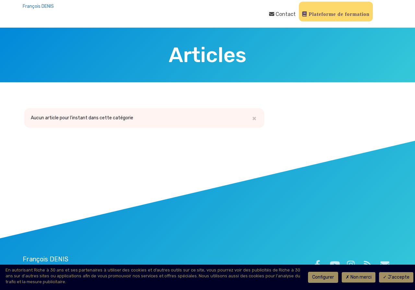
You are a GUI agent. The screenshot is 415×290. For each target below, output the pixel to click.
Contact (285, 14)
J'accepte (398, 277)
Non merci (361, 277)
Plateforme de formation (338, 14)
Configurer (323, 277)
